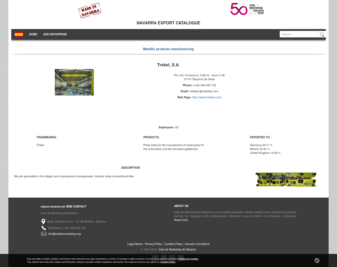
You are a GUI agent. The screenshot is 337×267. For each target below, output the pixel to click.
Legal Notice (135, 244)
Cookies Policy (173, 244)
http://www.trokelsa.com (207, 97)
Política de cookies (188, 259)
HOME (33, 34)
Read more (181, 220)
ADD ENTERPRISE (55, 34)
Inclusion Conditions (197, 244)
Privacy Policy (153, 244)
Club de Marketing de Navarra (177, 249)
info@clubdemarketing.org (64, 234)
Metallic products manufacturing (168, 48)
